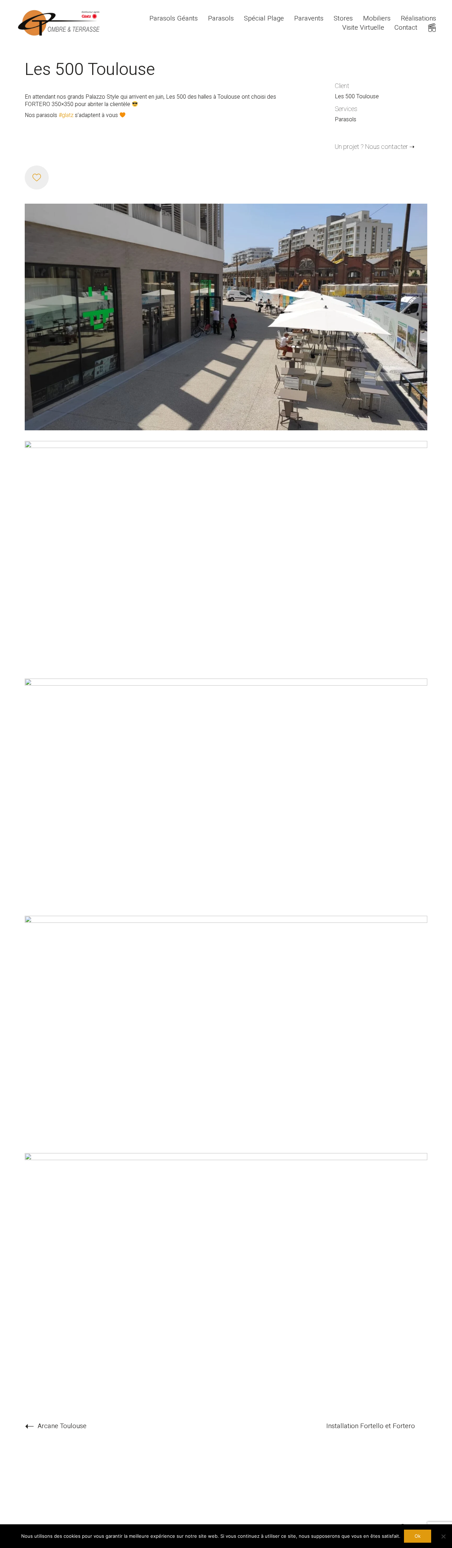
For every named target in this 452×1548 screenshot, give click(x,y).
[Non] (443, 1536)
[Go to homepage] (60, 23)
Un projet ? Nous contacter (371, 147)
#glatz (66, 115)
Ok (418, 1536)
